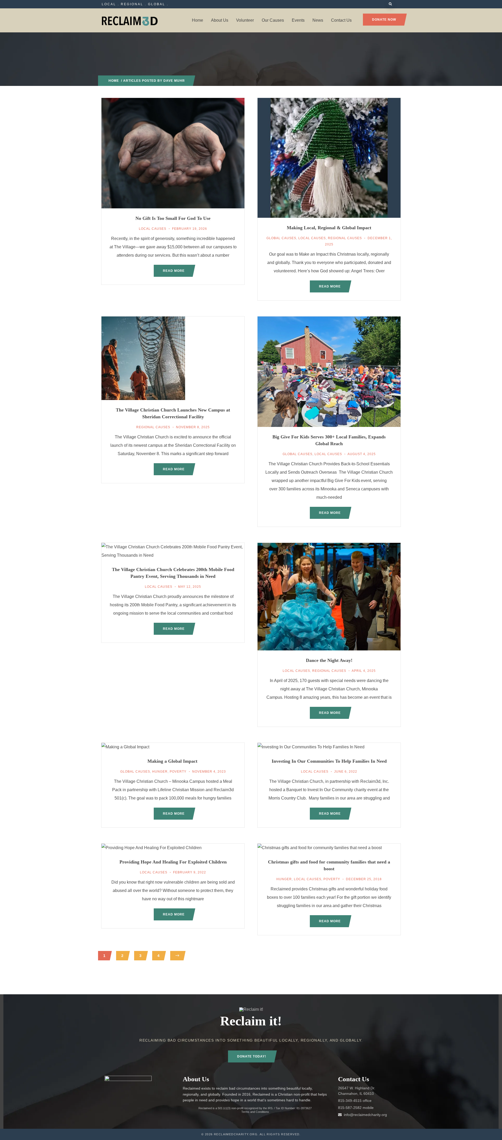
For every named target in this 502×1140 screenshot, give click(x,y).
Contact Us (341, 20)
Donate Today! (251, 1056)
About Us (219, 20)
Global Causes (281, 238)
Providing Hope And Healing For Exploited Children (173, 862)
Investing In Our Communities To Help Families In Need (329, 761)
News (317, 20)
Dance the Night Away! (329, 660)
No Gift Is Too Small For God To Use (172, 218)
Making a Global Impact (173, 761)
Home (197, 20)
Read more (174, 271)
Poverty (178, 771)
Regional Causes (345, 238)
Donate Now (384, 19)
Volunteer (245, 20)
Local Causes (152, 229)
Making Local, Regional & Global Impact (329, 227)
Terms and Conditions (255, 1111)
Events (298, 20)
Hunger (160, 771)
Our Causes (273, 20)
